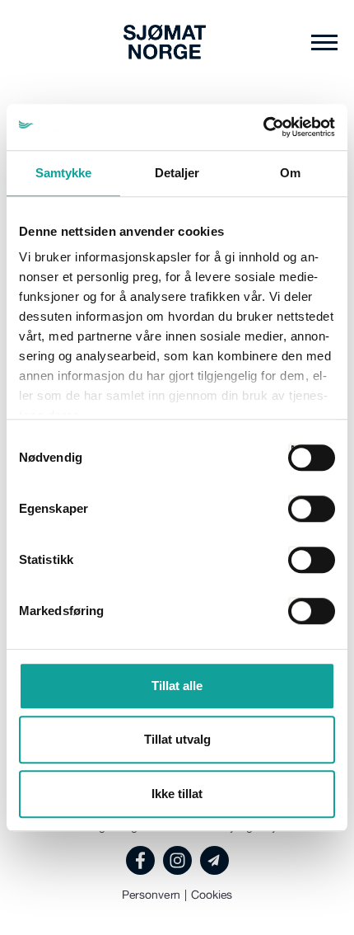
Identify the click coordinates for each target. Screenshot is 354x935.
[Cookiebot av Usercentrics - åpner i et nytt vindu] (263, 127)
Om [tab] (290, 173)
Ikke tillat (177, 794)
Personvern (151, 894)
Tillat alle (177, 686)
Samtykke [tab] (63, 173)
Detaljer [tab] (177, 173)
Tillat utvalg (177, 739)
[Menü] (324, 42)
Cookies (211, 894)
